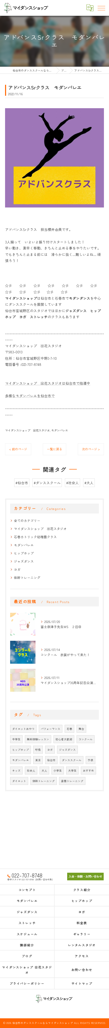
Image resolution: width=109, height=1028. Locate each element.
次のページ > (91, 449)
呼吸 (38, 750)
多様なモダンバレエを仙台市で (30, 395)
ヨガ (17, 569)
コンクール (86, 739)
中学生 (16, 739)
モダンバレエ (59, 430)
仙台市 (51, 760)
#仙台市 (21, 482)
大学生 (72, 770)
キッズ (16, 770)
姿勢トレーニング (72, 781)
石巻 (69, 729)
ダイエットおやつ (23, 729)
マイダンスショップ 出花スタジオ (27, 430)
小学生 (57, 770)
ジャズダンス (24, 561)
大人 (44, 770)
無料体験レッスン (38, 739)
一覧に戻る (54, 449)
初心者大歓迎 (64, 739)
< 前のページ (18, 449)
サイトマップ (82, 983)
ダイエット (19, 781)
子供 (90, 760)
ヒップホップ (24, 553)
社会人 (31, 770)
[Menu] (101, 7)
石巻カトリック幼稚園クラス (35, 536)
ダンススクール (71, 760)
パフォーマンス (50, 729)
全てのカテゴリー (27, 520)
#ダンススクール (47, 482)
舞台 (81, 729)
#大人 (89, 482)
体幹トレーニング (27, 577)
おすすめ (88, 770)
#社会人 (72, 482)
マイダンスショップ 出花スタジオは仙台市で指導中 (47, 383)
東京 (38, 760)
